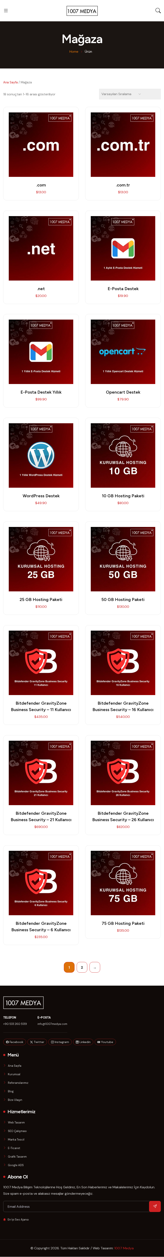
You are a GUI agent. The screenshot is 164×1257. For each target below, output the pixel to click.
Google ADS (16, 1165)
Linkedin (85, 1042)
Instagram (61, 1042)
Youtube (106, 1042)
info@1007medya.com (52, 1024)
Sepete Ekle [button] (41, 140)
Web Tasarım (16, 1122)
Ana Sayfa (10, 82)
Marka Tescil (16, 1139)
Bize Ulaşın (15, 1100)
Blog (11, 1091)
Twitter (38, 1042)
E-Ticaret (14, 1148)
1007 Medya (124, 1248)
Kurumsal (14, 1074)
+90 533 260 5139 (15, 1024)
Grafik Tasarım (17, 1156)
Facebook (16, 1042)
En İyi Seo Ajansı (18, 1219)
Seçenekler (123, 244)
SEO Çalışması (17, 1131)
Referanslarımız (18, 1083)
